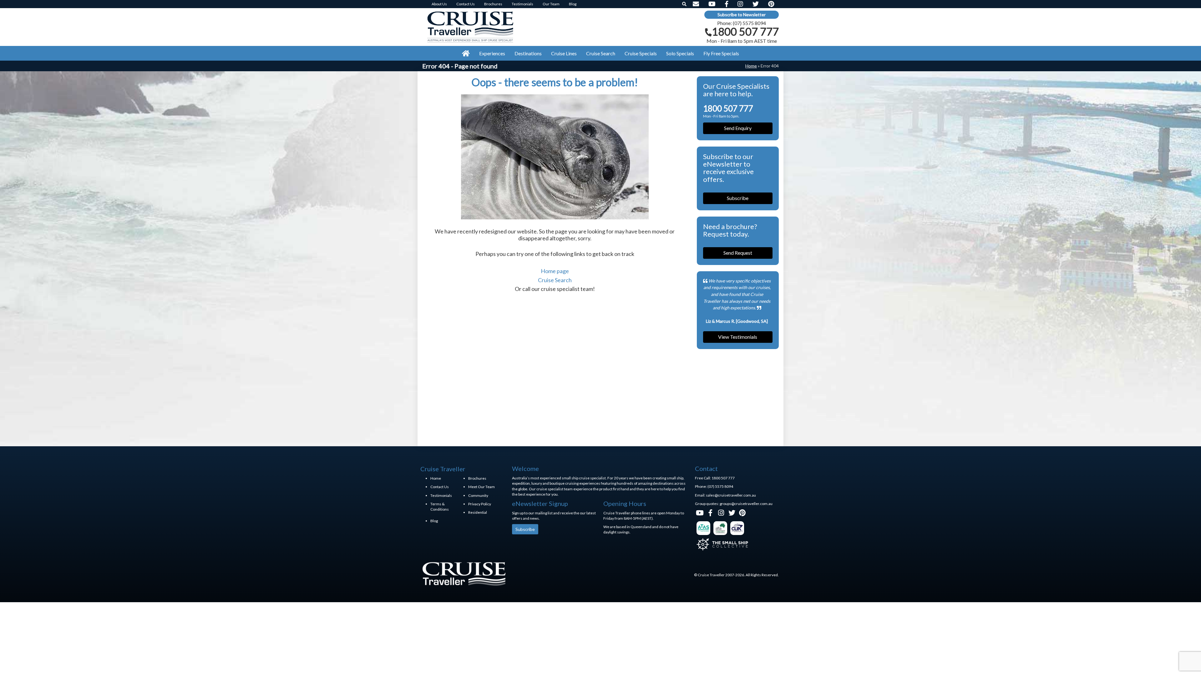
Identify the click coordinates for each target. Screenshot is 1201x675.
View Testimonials (737, 337)
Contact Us (439, 486)
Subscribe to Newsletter (741, 14)
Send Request (737, 253)
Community (478, 495)
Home (751, 65)
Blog (434, 520)
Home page (555, 271)
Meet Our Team (481, 486)
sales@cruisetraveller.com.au (731, 495)
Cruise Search (555, 280)
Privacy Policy (479, 504)
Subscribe (737, 198)
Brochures (477, 478)
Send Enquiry (738, 128)
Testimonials (441, 495)
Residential (477, 512)
